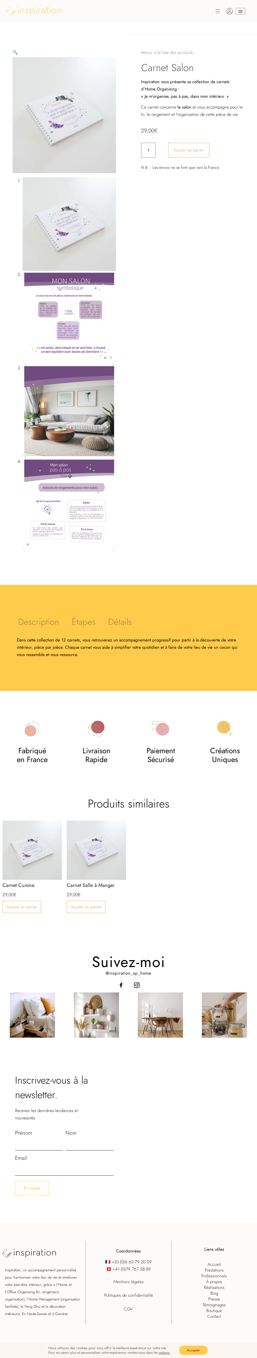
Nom (71, 1133)
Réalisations (214, 1287)
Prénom (23, 1133)
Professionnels (214, 1276)
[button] (139, 12)
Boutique (214, 1311)
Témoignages (214, 1305)
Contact (214, 1316)
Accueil (214, 1264)
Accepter (193, 1350)
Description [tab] (38, 622)
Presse (214, 1299)
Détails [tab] (120, 622)
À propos (214, 1282)
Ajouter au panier (188, 150)
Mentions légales (128, 1282)
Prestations (214, 1270)
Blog (214, 1293)
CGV (128, 1309)
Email (21, 1158)
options (164, 1352)
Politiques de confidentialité (128, 1295)
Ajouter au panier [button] (22, 907)
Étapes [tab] (84, 622)
